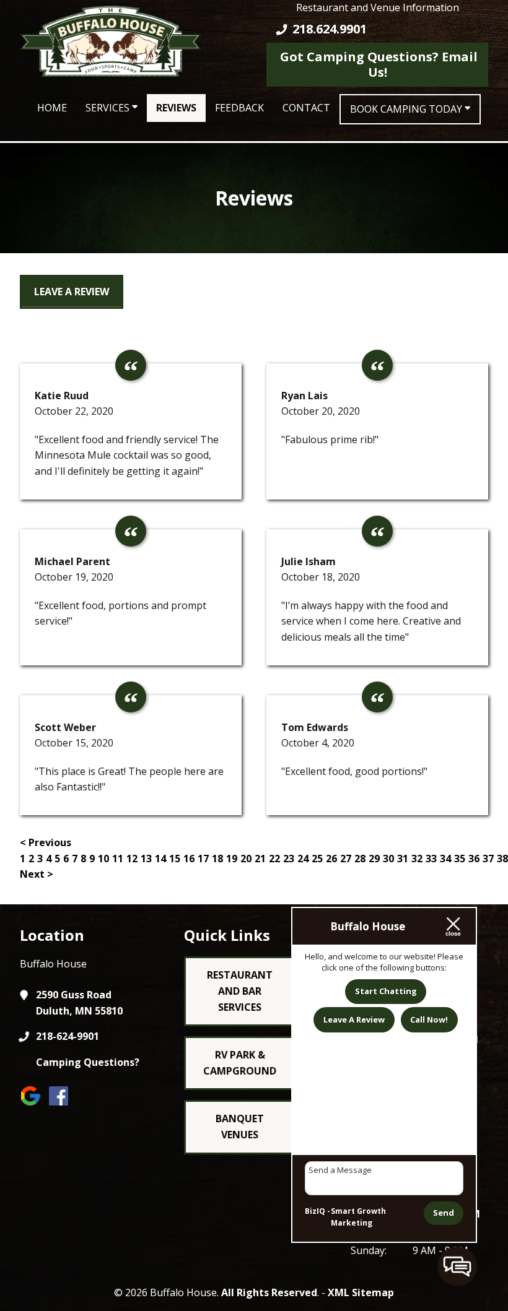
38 (502, 858)
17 (203, 858)
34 (445, 858)
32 (417, 858)
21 (260, 858)
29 (374, 858)
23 (288, 858)
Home (52, 108)
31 (402, 858)
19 (231, 858)
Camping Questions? (87, 1062)
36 (474, 858)
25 (317, 858)
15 (174, 858)
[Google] (34, 1105)
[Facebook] (62, 1105)
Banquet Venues (240, 1126)
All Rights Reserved (269, 1292)
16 (189, 858)
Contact (306, 108)
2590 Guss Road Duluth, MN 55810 (79, 1003)
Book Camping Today (407, 109)
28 (360, 858)
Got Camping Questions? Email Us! (377, 64)
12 (132, 858)
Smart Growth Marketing (358, 1217)
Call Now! (429, 1019)
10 (103, 858)
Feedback (239, 108)
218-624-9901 (67, 1036)
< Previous (45, 842)
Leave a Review (71, 291)
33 (431, 858)
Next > (36, 874)
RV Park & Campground (239, 1063)
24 (303, 858)
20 (246, 858)
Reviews (176, 108)
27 (345, 858)
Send (443, 1212)
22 (274, 858)
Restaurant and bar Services (240, 990)
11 (117, 858)
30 (388, 858)
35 (459, 858)
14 (160, 858)
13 (146, 858)
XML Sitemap (361, 1292)
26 (331, 858)
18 (217, 858)
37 (488, 858)
